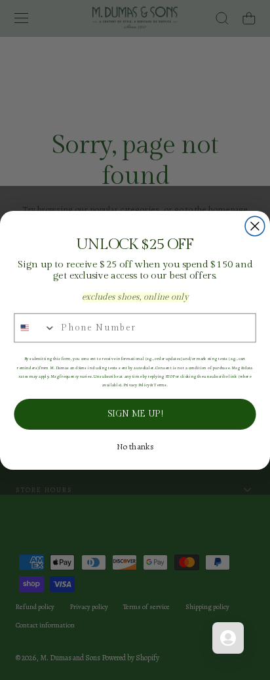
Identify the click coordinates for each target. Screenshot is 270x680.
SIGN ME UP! (135, 414)
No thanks (135, 447)
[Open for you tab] (228, 638)
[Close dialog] (255, 226)
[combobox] (35, 327)
